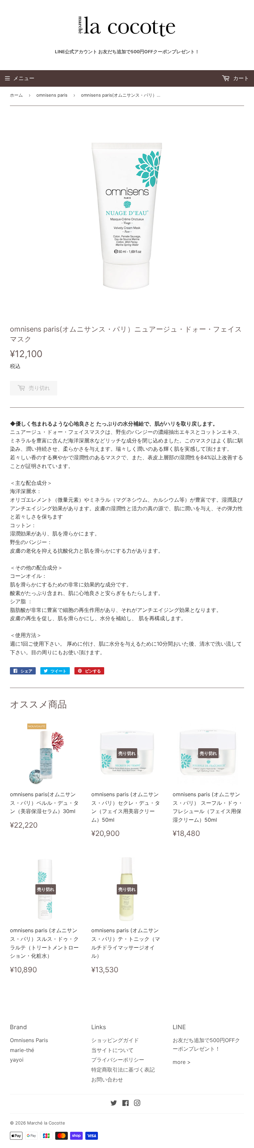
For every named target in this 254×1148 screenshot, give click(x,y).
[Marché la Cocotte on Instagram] (137, 1103)
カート (240, 78)
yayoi (16, 1059)
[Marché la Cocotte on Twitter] (113, 1103)
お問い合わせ (107, 1079)
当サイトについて (112, 1050)
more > (182, 1062)
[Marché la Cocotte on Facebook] (125, 1103)
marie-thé (22, 1050)
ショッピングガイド (115, 1040)
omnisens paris (51, 95)
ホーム (16, 95)
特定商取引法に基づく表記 (123, 1069)
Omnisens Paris (29, 1040)
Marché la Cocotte (46, 1122)
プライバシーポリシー (117, 1059)
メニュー (23, 78)
